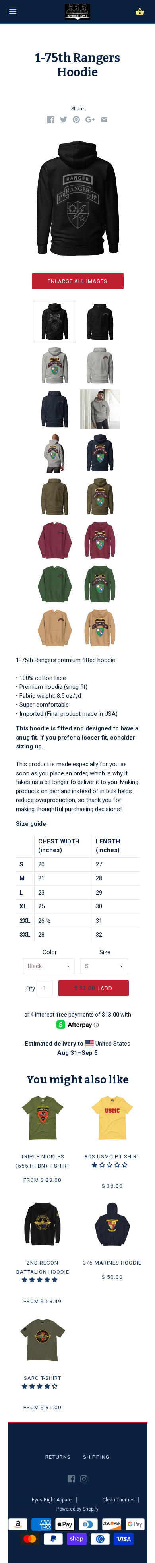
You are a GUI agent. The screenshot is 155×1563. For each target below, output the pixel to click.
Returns (58, 1457)
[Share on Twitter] (63, 121)
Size (104, 952)
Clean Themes (119, 1500)
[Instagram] (83, 1480)
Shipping (96, 1457)
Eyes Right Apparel (52, 1500)
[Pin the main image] (76, 121)
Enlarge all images (77, 281)
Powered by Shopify (77, 1509)
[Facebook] (71, 1480)
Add (93, 988)
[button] (111, 1165)
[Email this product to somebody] (104, 121)
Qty (30, 988)
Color (50, 952)
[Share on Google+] (90, 121)
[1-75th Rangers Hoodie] (55, 322)
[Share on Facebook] (50, 121)
